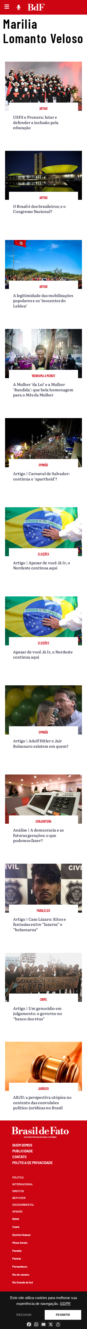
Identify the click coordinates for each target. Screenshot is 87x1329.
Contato (19, 1157)
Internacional (22, 1184)
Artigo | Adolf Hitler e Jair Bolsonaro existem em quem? (41, 743)
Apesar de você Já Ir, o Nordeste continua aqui (43, 654)
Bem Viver (19, 1197)
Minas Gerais (20, 1242)
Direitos (18, 1191)
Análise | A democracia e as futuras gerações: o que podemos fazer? (38, 835)
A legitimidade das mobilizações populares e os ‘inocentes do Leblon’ (43, 300)
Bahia (15, 1218)
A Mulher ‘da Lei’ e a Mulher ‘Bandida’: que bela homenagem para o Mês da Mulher (43, 389)
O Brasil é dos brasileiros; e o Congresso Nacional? (39, 208)
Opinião (17, 1211)
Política (18, 1177)
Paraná (16, 1258)
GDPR (65, 1304)
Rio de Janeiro (20, 1274)
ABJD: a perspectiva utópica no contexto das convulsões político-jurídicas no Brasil (42, 1102)
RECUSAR (23, 1315)
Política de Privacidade (32, 1163)
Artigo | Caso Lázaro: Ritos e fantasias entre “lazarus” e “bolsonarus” (39, 924)
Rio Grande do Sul (22, 1282)
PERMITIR (63, 1315)
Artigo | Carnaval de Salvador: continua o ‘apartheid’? (41, 475)
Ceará (15, 1226)
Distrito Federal (21, 1234)
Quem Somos (22, 1145)
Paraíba (17, 1250)
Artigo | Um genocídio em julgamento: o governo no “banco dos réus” (37, 1013)
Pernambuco (19, 1266)
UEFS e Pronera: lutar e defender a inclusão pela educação (35, 122)
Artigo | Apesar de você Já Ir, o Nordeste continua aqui (41, 565)
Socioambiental (23, 1204)
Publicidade (22, 1151)
